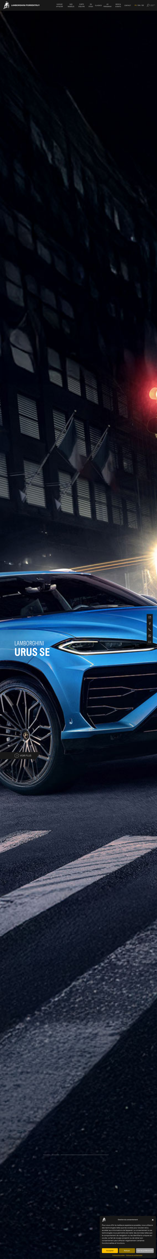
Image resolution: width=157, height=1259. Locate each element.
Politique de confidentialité (134, 1255)
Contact (127, 5)
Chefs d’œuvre (81, 5)
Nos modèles (71, 5)
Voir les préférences (145, 1251)
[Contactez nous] (150, 642)
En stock (91, 5)
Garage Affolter (59, 5)
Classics (98, 5)
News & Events (118, 5)
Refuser (127, 1251)
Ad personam (107, 5)
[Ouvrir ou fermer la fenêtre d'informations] (153, 5)
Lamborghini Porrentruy (25, 5)
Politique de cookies (118, 1255)
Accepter (110, 1251)
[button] (153, 1220)
